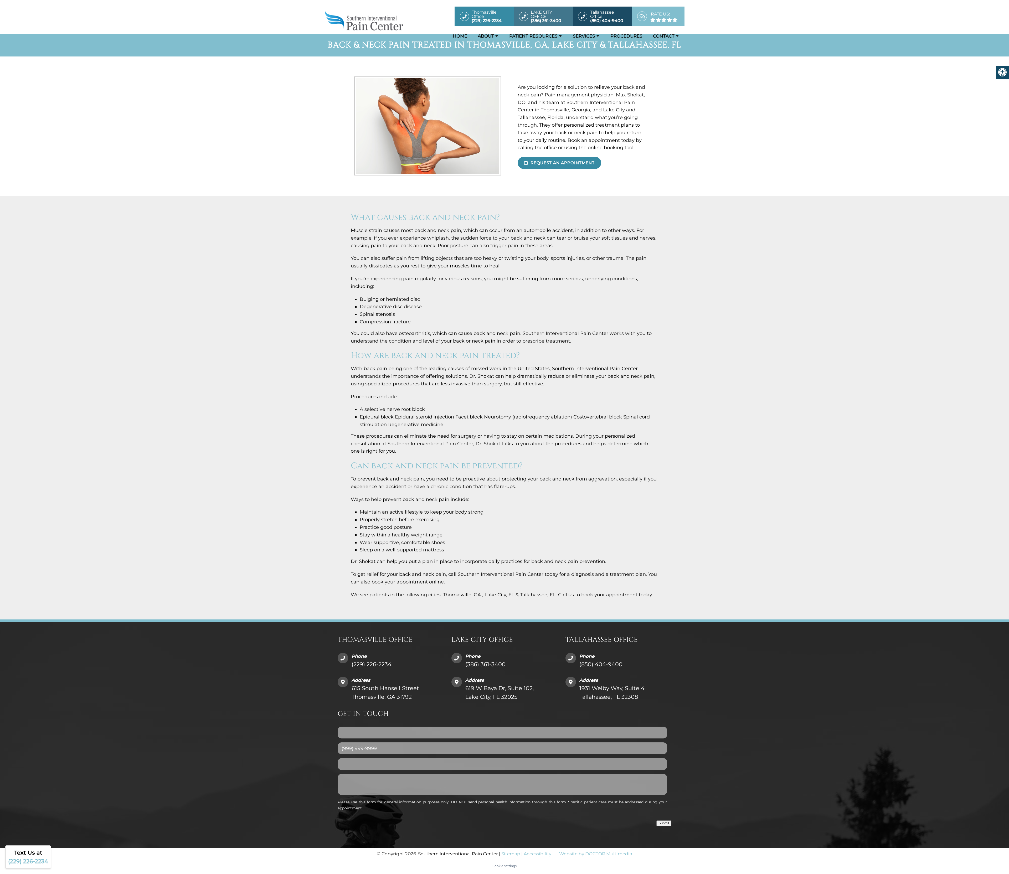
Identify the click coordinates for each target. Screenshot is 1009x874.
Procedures (626, 36)
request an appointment (562, 162)
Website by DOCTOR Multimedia (595, 853)
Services (584, 36)
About (486, 36)
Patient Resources (533, 36)
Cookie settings (504, 865)
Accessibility (537, 853)
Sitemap (510, 853)
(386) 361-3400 (485, 664)
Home (460, 36)
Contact (664, 36)
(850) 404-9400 (600, 664)
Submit (663, 823)
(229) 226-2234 (372, 664)
